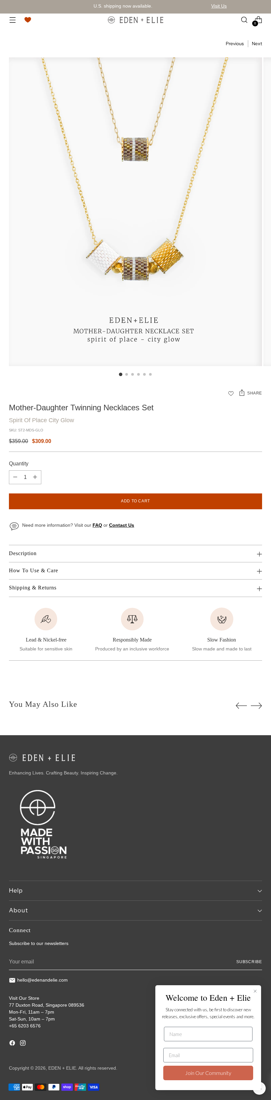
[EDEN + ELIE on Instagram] (23, 1044)
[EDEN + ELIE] (135, 19)
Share (254, 393)
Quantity (18, 463)
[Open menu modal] (12, 20)
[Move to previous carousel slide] (241, 705)
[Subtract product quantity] (15, 477)
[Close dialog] (255, 991)
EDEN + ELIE (62, 1068)
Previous (235, 43)
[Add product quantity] (35, 477)
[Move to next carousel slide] (256, 705)
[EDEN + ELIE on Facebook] (13, 1044)
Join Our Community (208, 1073)
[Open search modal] (244, 20)
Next (257, 43)
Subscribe (249, 961)
